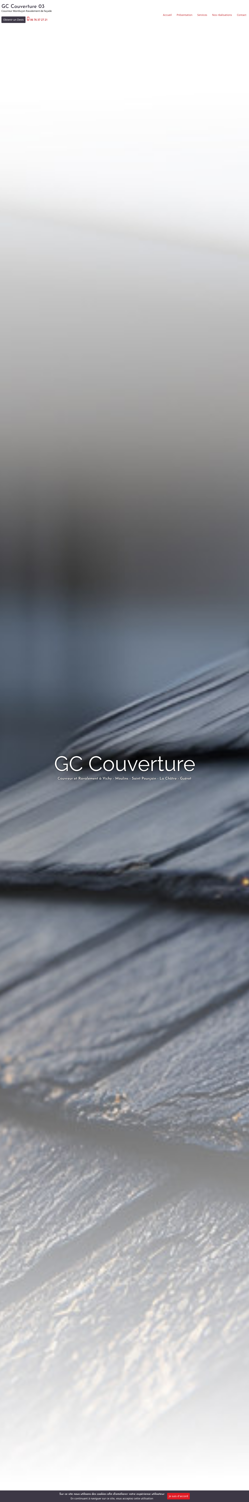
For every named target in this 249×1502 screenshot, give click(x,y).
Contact (241, 15)
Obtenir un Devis (13, 19)
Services (202, 15)
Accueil (167, 15)
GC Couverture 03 (23, 6)
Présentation (184, 15)
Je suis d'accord (178, 1496)
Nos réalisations (222, 15)
